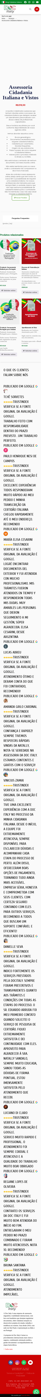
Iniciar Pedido (21, 197)
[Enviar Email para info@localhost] (37, 2)
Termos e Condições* (15, 1373)
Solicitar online (9, 291)
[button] (30, 9)
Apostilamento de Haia (29, 327)
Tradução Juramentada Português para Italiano (8, 328)
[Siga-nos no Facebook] (25, 2)
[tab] (20, 218)
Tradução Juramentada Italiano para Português (8, 268)
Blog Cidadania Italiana (14, 2)
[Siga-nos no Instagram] (29, 2)
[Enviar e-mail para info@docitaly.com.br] (30, 1362)
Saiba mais (9, 1349)
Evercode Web (25, 1395)
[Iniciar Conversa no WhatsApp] (33, 2)
